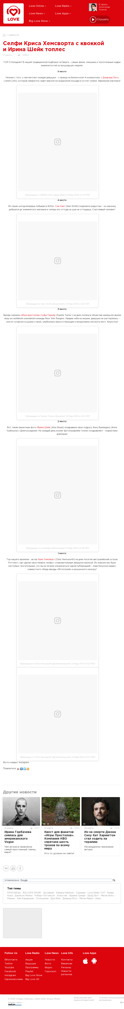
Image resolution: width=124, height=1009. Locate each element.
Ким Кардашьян (25, 898)
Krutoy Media (53, 999)
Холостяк (62, 896)
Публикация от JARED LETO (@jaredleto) (45, 195)
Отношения (42, 898)
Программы (32, 968)
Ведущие (30, 964)
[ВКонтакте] (21, 768)
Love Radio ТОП (96, 893)
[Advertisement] (22, 923)
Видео (48, 968)
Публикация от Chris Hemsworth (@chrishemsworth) (45, 663)
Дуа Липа (55, 898)
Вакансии (66, 964)
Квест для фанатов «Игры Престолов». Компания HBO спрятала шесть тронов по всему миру (59, 840)
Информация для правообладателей (84, 999)
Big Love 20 (32, 979)
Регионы (66, 968)
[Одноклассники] (27, 768)
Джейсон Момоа (23, 896)
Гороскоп (50, 971)
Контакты (67, 960)
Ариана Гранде (77, 896)
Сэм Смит (60, 206)
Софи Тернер (48, 315)
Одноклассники (14, 979)
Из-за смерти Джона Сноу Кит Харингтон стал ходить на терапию (100, 837)
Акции (29, 960)
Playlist (29, 971)
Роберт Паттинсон (44, 896)
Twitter (9, 964)
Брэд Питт (93, 896)
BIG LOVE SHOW (32, 893)
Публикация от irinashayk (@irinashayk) (45, 548)
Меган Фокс (107, 896)
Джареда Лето (111, 78)
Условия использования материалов (111, 999)
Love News (36, 13)
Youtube (9, 968)
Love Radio (62, 6)
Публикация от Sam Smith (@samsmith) (45, 304)
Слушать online (103, 19)
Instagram (10, 975)
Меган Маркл (86, 898)
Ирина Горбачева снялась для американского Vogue (17, 837)
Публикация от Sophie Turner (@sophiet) (45, 416)
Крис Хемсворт (46, 559)
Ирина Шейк (44, 427)
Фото (48, 964)
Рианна (11, 898)
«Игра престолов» (30, 315)
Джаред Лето (70, 898)
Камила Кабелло (65, 893)
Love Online (37, 6)
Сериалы (80, 893)
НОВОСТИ (14, 35)
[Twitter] (24, 768)
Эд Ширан (48, 893)
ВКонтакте (11, 960)
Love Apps (62, 13)
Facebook (10, 971)
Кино (98, 898)
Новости (50, 960)
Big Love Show (39, 21)
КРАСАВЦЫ (14, 893)
